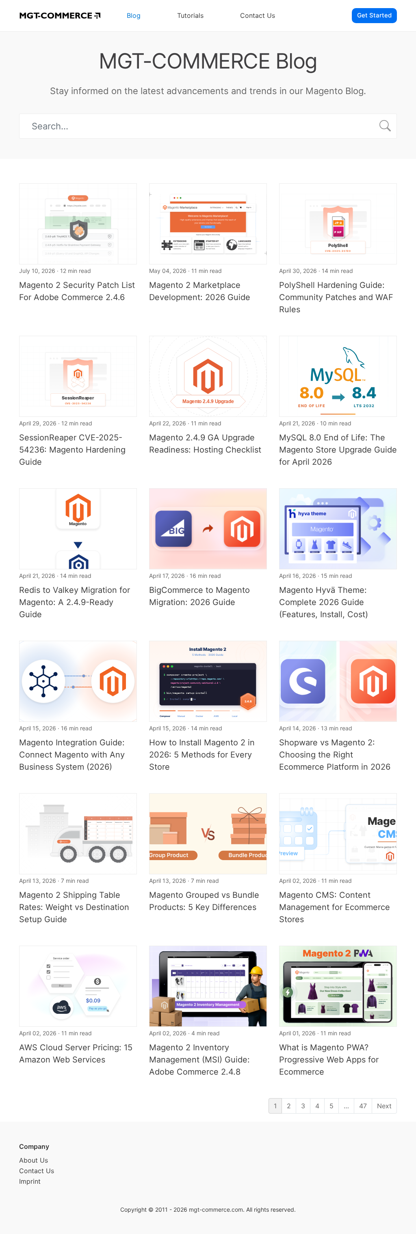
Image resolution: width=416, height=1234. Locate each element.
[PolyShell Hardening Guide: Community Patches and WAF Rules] (338, 223)
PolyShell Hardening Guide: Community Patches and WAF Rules (336, 297)
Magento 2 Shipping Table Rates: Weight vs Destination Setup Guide (74, 907)
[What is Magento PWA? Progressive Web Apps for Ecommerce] (338, 985)
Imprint (30, 1181)
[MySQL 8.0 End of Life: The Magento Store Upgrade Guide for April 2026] (338, 375)
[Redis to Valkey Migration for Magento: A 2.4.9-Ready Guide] (78, 528)
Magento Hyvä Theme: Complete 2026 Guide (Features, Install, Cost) (323, 602)
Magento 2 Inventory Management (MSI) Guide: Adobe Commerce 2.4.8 (199, 1060)
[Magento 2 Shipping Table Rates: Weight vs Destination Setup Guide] (78, 833)
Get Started (374, 15)
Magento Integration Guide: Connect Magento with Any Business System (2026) (72, 755)
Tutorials (190, 15)
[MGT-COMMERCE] (59, 15)
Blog (134, 15)
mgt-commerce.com (216, 1209)
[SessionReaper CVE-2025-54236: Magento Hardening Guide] (78, 375)
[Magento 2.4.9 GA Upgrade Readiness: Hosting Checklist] (208, 375)
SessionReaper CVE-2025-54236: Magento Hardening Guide (72, 450)
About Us (33, 1160)
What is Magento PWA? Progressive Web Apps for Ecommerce (329, 1060)
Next (384, 1106)
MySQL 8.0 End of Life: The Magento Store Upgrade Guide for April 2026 (338, 450)
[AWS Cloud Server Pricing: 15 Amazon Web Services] (78, 985)
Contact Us (257, 15)
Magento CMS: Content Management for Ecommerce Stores (334, 907)
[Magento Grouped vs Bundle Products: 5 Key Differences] (208, 833)
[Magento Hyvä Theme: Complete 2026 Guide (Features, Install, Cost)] (338, 528)
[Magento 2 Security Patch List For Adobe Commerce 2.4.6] (78, 223)
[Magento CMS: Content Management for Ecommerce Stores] (338, 833)
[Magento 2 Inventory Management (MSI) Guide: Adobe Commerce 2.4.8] (208, 985)
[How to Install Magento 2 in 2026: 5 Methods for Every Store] (208, 680)
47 (363, 1106)
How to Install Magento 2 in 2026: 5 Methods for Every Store (202, 755)
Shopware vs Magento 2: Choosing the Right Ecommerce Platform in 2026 (334, 755)
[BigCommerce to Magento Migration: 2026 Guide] (208, 528)
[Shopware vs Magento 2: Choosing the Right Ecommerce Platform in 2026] (338, 680)
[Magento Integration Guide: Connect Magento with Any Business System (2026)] (78, 680)
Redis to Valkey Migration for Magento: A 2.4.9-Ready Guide (74, 602)
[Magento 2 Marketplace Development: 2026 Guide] (208, 223)
